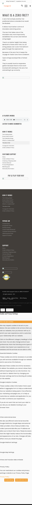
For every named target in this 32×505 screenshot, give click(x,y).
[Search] (21, 6)
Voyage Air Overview (8, 145)
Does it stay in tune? (7, 136)
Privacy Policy (4, 477)
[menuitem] (21, 6)
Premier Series (6, 227)
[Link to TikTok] (28, 296)
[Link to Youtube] (23, 296)
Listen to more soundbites (12, 124)
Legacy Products (7, 235)
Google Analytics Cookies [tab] (8, 382)
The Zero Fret (6, 143)
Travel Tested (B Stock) (8, 229)
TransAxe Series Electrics (9, 231)
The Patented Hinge (7, 138)
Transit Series (6, 223)
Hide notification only (21, 480)
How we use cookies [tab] (6, 322)
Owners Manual (6, 163)
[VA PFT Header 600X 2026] (13, 6)
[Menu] (25, 6)
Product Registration (8, 165)
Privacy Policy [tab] (4, 467)
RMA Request (6, 167)
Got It (2, 310)
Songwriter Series (7, 225)
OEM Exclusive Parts (7, 233)
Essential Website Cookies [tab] (8, 353)
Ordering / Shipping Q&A (9, 161)
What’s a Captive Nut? (8, 140)
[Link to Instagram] (25, 296)
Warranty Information (8, 168)
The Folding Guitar (7, 134)
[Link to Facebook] (20, 296)
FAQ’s (3, 157)
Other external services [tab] (8, 417)
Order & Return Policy (8, 147)
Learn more (10, 310)
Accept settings (9, 480)
